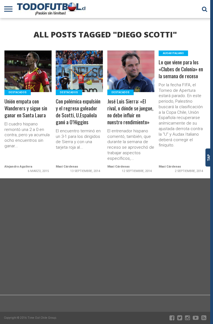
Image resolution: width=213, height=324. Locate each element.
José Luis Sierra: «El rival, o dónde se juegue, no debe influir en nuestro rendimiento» (130, 112)
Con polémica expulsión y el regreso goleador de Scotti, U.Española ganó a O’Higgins (78, 112)
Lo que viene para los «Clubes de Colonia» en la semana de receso (181, 69)
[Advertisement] (105, 250)
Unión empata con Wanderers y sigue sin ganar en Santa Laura (25, 108)
